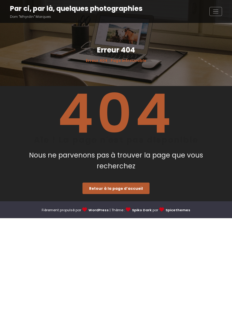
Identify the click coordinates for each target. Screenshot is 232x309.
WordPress (99, 210)
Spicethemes (178, 210)
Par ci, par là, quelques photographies (76, 8)
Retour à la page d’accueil (116, 188)
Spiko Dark (142, 210)
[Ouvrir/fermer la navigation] (215, 11)
